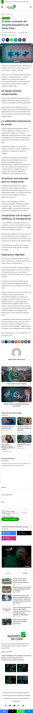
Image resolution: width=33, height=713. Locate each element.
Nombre (4, 487)
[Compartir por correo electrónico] (25, 341)
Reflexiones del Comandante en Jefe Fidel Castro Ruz (16, 544)
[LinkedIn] (9, 341)
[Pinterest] (16, 341)
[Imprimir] (29, 341)
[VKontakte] (22, 341)
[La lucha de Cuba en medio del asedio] (8, 421)
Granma (3, 655)
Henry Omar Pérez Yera (9, 32)
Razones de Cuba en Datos (8, 657)
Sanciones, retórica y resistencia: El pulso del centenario (24, 428)
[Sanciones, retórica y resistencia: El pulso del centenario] (24, 421)
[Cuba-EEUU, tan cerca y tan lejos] (24, 439)
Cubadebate (9, 655)
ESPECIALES (10, 14)
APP (15, 655)
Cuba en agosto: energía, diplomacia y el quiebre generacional (20, 621)
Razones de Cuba (5, 643)
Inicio (4, 14)
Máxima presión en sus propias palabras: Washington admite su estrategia (22, 588)
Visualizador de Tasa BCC (24, 655)
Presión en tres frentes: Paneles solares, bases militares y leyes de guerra (20, 580)
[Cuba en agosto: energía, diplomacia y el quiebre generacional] (7, 622)
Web (2, 502)
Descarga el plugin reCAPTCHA (7, 516)
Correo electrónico (7, 494)
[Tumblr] (12, 341)
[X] (6, 341)
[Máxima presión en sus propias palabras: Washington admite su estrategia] (7, 589)
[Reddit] (19, 341)
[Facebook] (3, 341)
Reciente (8, 573)
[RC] (11, 7)
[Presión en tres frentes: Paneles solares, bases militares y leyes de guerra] (7, 581)
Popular (25, 573)
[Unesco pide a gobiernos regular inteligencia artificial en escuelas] (8, 439)
